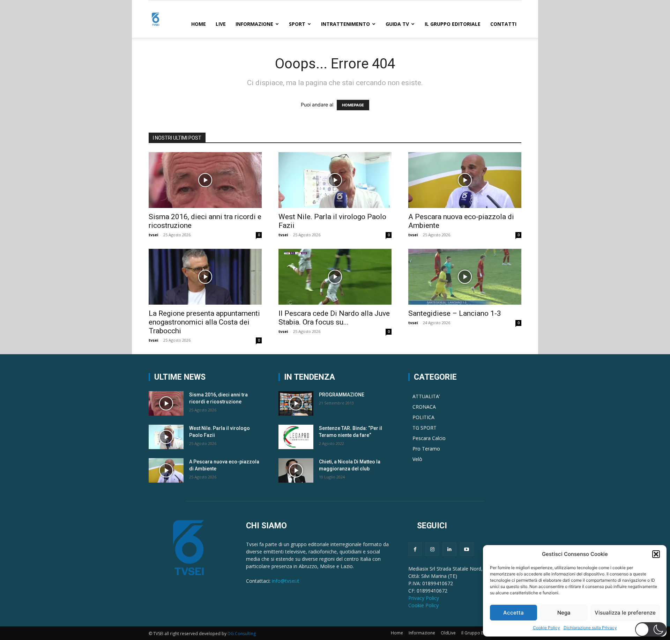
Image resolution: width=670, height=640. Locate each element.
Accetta (513, 612)
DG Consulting (242, 634)
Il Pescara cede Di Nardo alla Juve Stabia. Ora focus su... (334, 317)
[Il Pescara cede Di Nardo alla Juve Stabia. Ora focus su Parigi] (335, 277)
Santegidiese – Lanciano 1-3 (454, 313)
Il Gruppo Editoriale (453, 24)
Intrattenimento (345, 24)
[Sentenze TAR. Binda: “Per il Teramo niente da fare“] (295, 437)
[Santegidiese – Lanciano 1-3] (464, 277)
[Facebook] (415, 549)
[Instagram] (432, 549)
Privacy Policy (423, 598)
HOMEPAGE (353, 105)
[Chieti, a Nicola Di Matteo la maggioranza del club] (295, 470)
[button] (656, 554)
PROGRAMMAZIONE (341, 394)
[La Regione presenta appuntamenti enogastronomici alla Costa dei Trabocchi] (205, 277)
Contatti (503, 24)
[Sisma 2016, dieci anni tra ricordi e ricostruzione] (205, 180)
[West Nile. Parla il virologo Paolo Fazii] (335, 180)
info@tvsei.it (285, 581)
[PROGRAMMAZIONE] (295, 403)
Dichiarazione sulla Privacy (590, 627)
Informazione (254, 24)
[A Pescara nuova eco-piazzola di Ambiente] (464, 180)
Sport (297, 24)
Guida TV (397, 24)
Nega (564, 612)
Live (221, 24)
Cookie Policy (546, 627)
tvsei (153, 234)
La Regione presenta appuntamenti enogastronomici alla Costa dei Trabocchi (204, 322)
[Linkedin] (449, 549)
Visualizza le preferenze (625, 612)
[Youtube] (467, 549)
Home (198, 24)
